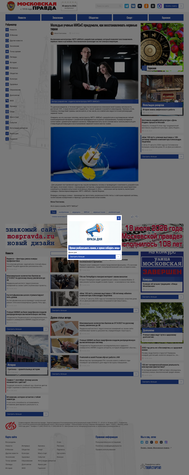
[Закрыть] (119, 218)
